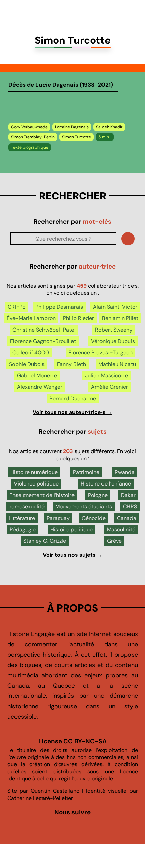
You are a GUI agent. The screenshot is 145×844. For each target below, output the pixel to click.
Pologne (98, 495)
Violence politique (36, 483)
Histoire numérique (34, 472)
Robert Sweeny (114, 329)
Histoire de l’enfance (106, 483)
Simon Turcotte (76, 137)
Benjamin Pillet (120, 318)
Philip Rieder (78, 318)
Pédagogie (23, 529)
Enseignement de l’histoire (42, 495)
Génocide (94, 518)
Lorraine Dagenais (72, 127)
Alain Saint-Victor (115, 306)
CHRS (130, 506)
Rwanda (125, 472)
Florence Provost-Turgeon (100, 352)
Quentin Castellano (55, 790)
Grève (114, 540)
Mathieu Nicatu (117, 364)
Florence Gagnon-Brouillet (43, 341)
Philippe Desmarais (59, 306)
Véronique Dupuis (113, 341)
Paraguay (58, 518)
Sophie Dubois (27, 364)
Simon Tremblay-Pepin (33, 137)
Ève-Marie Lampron (31, 318)
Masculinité (121, 529)
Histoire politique (71, 529)
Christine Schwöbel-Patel (44, 329)
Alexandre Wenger (39, 386)
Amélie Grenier (109, 386)
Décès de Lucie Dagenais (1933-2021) (60, 84)
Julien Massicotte (106, 375)
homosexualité (26, 506)
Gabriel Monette (37, 375)
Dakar (128, 495)
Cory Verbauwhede (29, 127)
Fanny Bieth (71, 364)
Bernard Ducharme (72, 398)
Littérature (22, 518)
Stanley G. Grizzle (44, 540)
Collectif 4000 (30, 352)
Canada (126, 518)
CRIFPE (16, 306)
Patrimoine (86, 472)
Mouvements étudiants (83, 506)
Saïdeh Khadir (109, 127)
